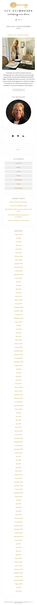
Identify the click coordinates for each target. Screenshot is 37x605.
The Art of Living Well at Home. (18, 205)
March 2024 (18, 340)
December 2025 (18, 263)
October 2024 (18, 314)
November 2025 (18, 267)
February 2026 (19, 256)
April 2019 (18, 554)
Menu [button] (20, 19)
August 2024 (18, 322)
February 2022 (19, 431)
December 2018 (18, 569)
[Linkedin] (23, 136)
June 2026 (18, 241)
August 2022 (18, 409)
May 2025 (18, 289)
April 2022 (18, 423)
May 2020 (18, 507)
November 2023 (18, 354)
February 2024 (19, 343)
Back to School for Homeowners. (19, 202)
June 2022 (18, 416)
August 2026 (18, 234)
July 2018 (18, 587)
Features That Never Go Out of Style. (18, 220)
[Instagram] (18, 136)
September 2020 (18, 493)
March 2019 (18, 558)
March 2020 (18, 514)
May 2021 (18, 463)
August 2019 (18, 540)
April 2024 (18, 336)
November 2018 (18, 573)
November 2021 (18, 442)
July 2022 (18, 412)
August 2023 (18, 365)
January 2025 (18, 303)
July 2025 (18, 281)
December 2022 (18, 394)
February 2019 (19, 562)
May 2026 (18, 245)
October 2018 (18, 576)
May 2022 (18, 420)
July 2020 (18, 500)
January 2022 (18, 434)
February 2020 (19, 518)
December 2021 (18, 438)
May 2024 (18, 332)
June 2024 (18, 329)
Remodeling (18, 179)
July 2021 (18, 456)
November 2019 (18, 529)
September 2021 (18, 449)
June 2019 (18, 547)
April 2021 (18, 467)
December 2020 (18, 482)
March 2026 (18, 252)
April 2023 (18, 380)
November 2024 (18, 311)
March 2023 (18, 383)
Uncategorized (18, 188)
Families (18, 167)
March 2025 (18, 296)
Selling (18, 184)
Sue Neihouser (18, 9)
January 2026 (18, 260)
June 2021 (18, 460)
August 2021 (18, 453)
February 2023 (19, 387)
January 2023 (18, 391)
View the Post (18, 89)
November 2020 (18, 485)
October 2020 (18, 489)
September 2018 (18, 580)
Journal (18, 171)
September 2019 (18, 536)
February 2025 (19, 300)
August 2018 (18, 584)
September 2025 (18, 274)
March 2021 (18, 471)
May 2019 (18, 551)
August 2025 (18, 278)
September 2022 (18, 405)
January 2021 (18, 478)
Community (18, 163)
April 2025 (18, 292)
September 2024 (18, 318)
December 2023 (18, 351)
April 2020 (18, 511)
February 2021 (19, 474)
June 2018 (18, 591)
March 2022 (18, 427)
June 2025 (18, 285)
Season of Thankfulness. (18, 35)
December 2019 (18, 525)
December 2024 (18, 307)
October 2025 (18, 271)
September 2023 (18, 362)
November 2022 (18, 398)
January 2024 (18, 347)
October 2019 (18, 533)
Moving (18, 175)
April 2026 (18, 249)
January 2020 (18, 522)
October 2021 (18, 445)
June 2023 (18, 372)
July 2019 (18, 543)
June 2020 (18, 503)
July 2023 (18, 369)
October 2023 (18, 358)
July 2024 (18, 325)
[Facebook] (13, 136)
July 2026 (18, 238)
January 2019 (18, 565)
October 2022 (18, 402)
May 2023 (18, 376)
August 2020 (18, 496)
